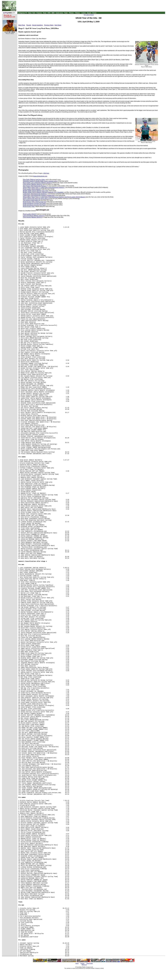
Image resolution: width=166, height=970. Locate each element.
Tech (33, 13)
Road (44, 13)
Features (39, 13)
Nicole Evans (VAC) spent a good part (34, 202)
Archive (82, 963)
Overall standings (37, 25)
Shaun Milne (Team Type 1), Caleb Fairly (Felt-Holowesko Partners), (44, 187)
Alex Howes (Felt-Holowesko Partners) (35, 186)
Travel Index (89, 963)
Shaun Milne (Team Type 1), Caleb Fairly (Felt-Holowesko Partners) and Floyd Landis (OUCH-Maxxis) (54, 197)
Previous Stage (49, 25)
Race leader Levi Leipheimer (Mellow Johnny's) (37, 183)
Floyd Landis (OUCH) (29, 214)
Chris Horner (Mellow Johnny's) (32, 184)
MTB (49, 13)
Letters (84, 13)
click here (46, 173)
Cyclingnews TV (22, 13)
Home (77, 963)
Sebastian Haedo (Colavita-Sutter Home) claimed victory (40, 181)
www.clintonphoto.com (40, 176)
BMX (53, 13)
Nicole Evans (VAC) (29, 206)
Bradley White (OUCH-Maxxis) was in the (35, 190)
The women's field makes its (31, 200)
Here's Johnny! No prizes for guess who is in (36, 198)
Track (65, 13)
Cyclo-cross (59, 13)
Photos (71, 13)
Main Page (21, 25)
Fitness (77, 13)
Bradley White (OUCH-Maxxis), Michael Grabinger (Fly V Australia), (43, 192)
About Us (84, 964)
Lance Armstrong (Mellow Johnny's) (34, 215)
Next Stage (58, 25)
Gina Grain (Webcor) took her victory (34, 179)
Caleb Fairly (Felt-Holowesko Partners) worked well (38, 195)
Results (28, 25)
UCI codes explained (89, 14)
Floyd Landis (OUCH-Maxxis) (32, 189)
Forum (94, 13)
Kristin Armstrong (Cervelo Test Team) (34, 203)
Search (89, 13)
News (30, 13)
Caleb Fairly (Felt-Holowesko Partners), (35, 194)
